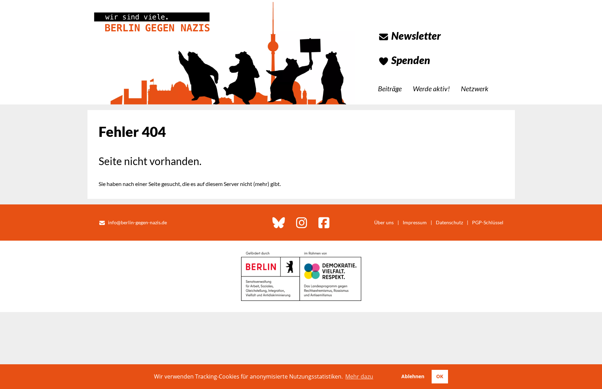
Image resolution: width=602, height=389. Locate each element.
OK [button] (439, 376)
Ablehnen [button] (412, 376)
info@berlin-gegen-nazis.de (137, 222)
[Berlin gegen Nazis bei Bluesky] (278, 222)
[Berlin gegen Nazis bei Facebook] (324, 222)
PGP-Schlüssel (487, 222)
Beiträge (390, 88)
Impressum (415, 222)
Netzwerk (474, 88)
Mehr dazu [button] (359, 376)
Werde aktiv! (431, 88)
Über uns (384, 222)
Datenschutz (449, 222)
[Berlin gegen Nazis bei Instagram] (301, 222)
